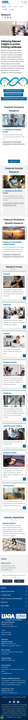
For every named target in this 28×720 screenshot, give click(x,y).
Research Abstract (6, 142)
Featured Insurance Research (13, 90)
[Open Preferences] (2, 717)
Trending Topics (6, 595)
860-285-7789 (9, 624)
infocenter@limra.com (7, 570)
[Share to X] (2, 17)
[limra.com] (6, 2)
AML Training (5, 650)
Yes (7, 581)
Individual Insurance (17, 144)
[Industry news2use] (14, 544)
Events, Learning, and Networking (11, 598)
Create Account (5, 688)
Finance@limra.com (10, 660)
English (3, 6)
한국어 (15, 6)
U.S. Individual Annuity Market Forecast (12, 192)
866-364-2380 (5, 654)
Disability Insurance (16, 256)
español (10, 6)
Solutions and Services (8, 591)
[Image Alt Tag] (13, 120)
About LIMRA (5, 606)
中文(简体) (4, 9)
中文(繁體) (11, 9)
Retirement (15, 203)
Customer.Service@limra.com (9, 626)
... (23, 144)
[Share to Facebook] (5, 17)
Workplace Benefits (16, 254)
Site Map (4, 697)
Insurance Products (6, 256)
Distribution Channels (7, 144)
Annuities (21, 203)
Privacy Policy (11, 697)
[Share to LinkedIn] (8, 17)
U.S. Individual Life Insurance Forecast (11, 131)
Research (3, 588)
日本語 (21, 6)
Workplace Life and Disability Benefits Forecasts (11, 243)
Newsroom (4, 602)
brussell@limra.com (6, 673)
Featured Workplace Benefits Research (14, 98)
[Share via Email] (10, 17)
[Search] (22, 2)
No (19, 581)
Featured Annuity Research (13, 94)
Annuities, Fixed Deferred (8, 205)
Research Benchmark (16, 142)
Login (12, 688)
